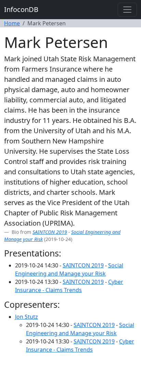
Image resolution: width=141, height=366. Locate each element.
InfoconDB (21, 9)
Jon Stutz (26, 316)
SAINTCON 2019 (50, 232)
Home (12, 23)
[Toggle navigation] (127, 9)
